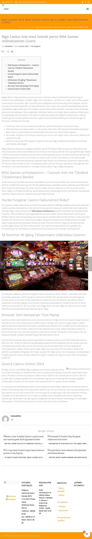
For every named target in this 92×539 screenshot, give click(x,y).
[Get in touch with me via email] (12, 420)
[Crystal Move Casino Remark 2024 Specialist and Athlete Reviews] (68, 452)
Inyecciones (63, 510)
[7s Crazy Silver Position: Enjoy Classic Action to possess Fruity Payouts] (24, 452)
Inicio (21, 27)
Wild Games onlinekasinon (43, 211)
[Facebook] (11, 496)
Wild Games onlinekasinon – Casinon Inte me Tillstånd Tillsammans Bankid (23, 68)
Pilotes (61, 495)
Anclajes (62, 506)
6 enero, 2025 (23, 46)
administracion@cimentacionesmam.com (32, 2)
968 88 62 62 (9, 2)
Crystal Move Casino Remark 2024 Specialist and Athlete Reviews (69, 457)
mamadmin (9, 46)
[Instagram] (11, 499)
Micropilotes (62, 502)
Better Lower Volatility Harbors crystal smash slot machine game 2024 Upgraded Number (25, 444)
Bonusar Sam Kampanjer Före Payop (23, 86)
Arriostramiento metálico (64, 519)
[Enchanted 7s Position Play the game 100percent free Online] (68, 438)
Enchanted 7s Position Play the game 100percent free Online (69, 444)
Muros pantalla (61, 489)
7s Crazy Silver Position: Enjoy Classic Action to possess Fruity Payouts (25, 457)
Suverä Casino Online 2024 (19, 89)
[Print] (13, 51)
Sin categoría (29, 27)
